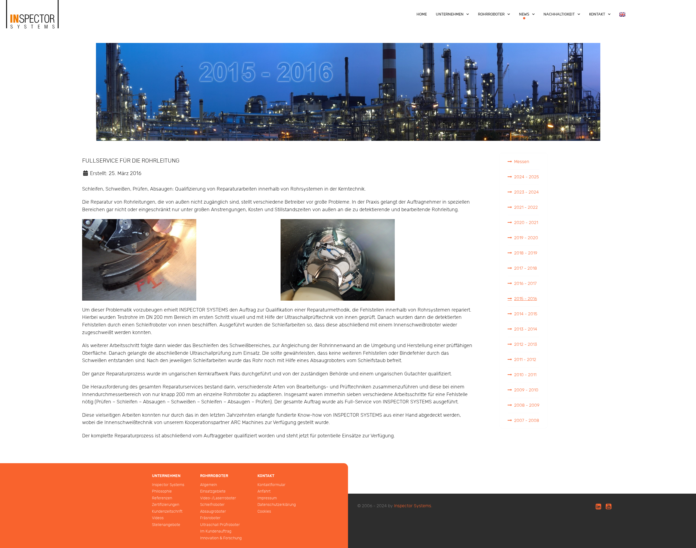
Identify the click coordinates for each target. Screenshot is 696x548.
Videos (158, 518)
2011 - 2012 (525, 359)
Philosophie (162, 491)
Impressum (267, 498)
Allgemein (208, 484)
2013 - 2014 (525, 329)
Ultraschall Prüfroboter (220, 524)
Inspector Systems (168, 484)
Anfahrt (264, 491)
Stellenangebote (166, 524)
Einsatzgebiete (213, 491)
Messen (521, 161)
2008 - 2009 (526, 405)
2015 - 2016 (525, 298)
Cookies (264, 511)
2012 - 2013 (525, 344)
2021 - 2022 (526, 207)
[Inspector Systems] (32, 20)
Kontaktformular (271, 484)
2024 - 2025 (526, 177)
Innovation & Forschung (221, 538)
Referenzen (162, 498)
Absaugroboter (213, 511)
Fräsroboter (210, 518)
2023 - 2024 (526, 192)
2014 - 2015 (525, 314)
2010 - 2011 (525, 375)
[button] (139, 260)
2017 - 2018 (525, 268)
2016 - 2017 (525, 283)
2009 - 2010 (526, 390)
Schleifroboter (212, 504)
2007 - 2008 (526, 420)
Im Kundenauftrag (215, 531)
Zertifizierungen (165, 504)
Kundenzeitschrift (167, 511)
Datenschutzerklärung (276, 504)
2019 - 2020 (526, 238)
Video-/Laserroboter (218, 498)
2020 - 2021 (526, 222)
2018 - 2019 (525, 253)
